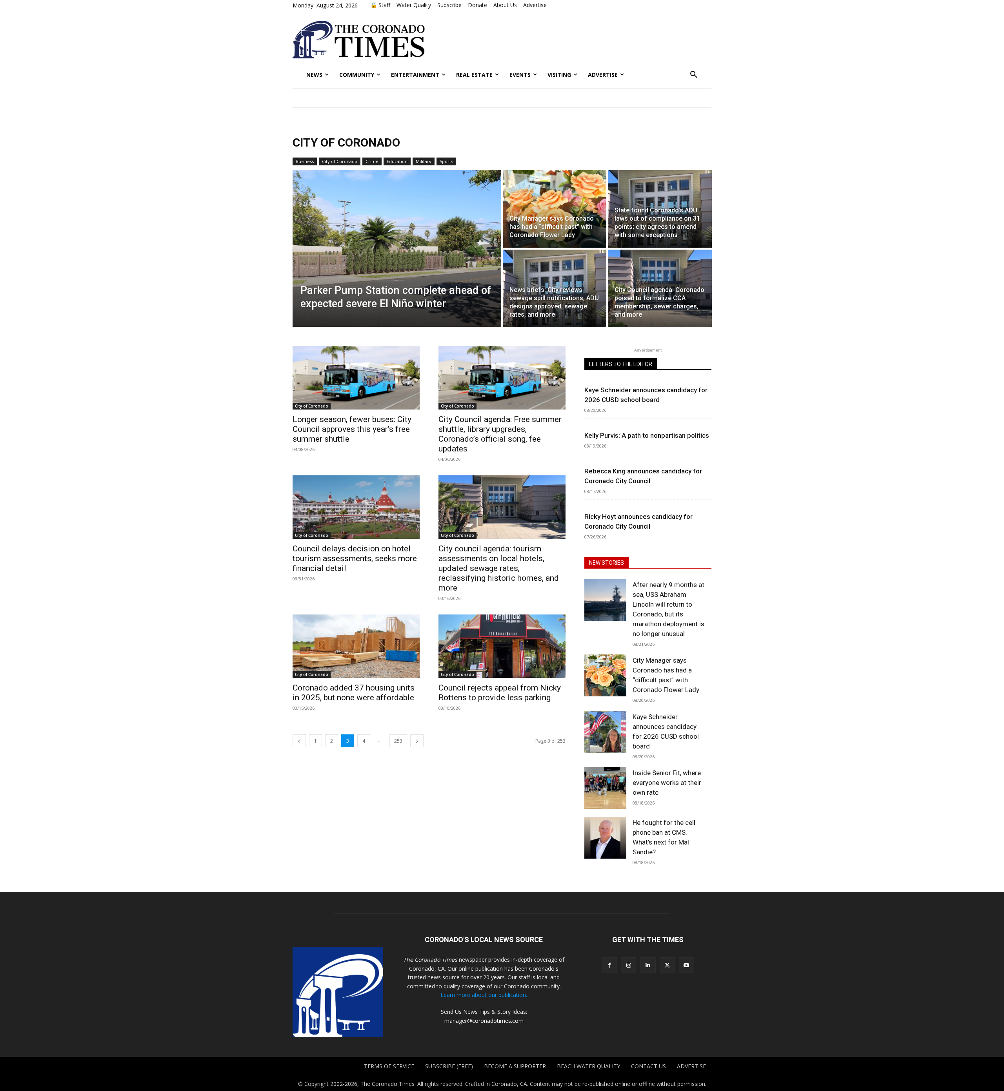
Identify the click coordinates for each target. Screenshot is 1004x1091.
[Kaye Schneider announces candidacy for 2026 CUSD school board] (605, 732)
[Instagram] (628, 965)
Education (397, 161)
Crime (372, 161)
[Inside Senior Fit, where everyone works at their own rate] (605, 788)
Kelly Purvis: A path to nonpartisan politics (646, 435)
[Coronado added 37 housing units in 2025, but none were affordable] (356, 646)
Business (305, 161)
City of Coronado (339, 161)
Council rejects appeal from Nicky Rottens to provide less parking (499, 692)
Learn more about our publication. (483, 995)
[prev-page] (299, 740)
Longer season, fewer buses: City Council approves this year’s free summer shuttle (352, 429)
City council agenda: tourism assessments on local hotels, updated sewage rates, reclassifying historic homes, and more (498, 568)
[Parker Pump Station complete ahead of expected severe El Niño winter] (397, 248)
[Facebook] (609, 965)
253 (398, 741)
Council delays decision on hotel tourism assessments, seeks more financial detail (355, 558)
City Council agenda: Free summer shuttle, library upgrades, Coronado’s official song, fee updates (500, 434)
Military (423, 161)
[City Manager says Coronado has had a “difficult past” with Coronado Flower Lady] (554, 209)
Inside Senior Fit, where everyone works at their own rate (667, 782)
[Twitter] (667, 965)
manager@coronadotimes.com (484, 1020)
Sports (446, 161)
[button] (693, 74)
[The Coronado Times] (359, 39)
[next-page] (417, 740)
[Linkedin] (647, 965)
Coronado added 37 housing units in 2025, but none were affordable (354, 692)
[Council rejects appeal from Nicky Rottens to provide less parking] (502, 646)
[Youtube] (686, 965)
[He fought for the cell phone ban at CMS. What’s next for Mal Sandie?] (605, 838)
